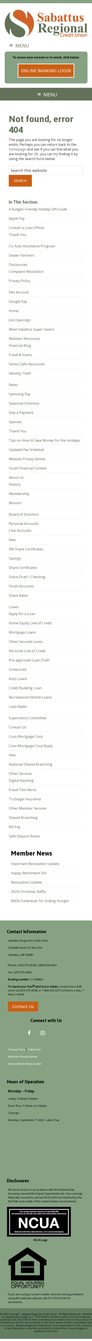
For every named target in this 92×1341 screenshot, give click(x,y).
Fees (12, 539)
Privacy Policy (19, 280)
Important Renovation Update (35, 863)
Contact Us (17, 727)
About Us (16, 477)
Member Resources (24, 338)
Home (13, 310)
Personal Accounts (24, 523)
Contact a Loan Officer (27, 227)
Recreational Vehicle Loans (30, 697)
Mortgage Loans (22, 632)
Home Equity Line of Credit (30, 623)
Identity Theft (20, 373)
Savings (15, 558)
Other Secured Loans (26, 641)
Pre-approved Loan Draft (29, 660)
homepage (17, 149)
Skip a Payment (21, 412)
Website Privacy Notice (27, 459)
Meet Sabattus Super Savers (31, 329)
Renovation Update (26, 882)
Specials (15, 421)
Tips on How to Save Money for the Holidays (44, 440)
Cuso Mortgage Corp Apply (31, 745)
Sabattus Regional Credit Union (46, 24)
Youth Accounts (21, 586)
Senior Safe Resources (27, 364)
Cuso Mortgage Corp (26, 736)
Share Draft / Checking (27, 577)
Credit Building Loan (25, 688)
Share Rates (18, 595)
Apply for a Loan (22, 613)
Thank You (17, 234)
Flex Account (19, 292)
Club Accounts (20, 530)
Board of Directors (24, 514)
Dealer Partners (21, 255)
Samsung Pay (19, 394)
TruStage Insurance (25, 799)
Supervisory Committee (27, 718)
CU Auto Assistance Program (32, 246)
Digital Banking (21, 780)
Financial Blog (20, 345)
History (15, 484)
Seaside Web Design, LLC (19, 1316)
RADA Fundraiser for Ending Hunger (40, 900)
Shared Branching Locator (25, 1064)
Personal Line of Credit (27, 651)
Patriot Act (35, 1049)
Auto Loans (18, 678)
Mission (15, 503)
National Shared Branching (30, 764)
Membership (19, 493)
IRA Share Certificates (26, 549)
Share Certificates (23, 567)
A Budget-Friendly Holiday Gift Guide (38, 209)
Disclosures (18, 264)
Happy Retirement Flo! (28, 873)
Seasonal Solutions (24, 403)
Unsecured (17, 669)
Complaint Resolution (26, 271)
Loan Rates (18, 706)
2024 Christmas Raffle (28, 891)
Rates (13, 384)
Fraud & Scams (20, 354)
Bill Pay (14, 826)
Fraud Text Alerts (22, 789)
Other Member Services (28, 808)
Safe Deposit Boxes (24, 836)
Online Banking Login (46, 71)
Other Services (20, 773)
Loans (14, 607)
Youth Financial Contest (28, 468)
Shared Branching (23, 817)
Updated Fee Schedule (26, 449)
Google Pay (18, 301)
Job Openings (20, 320)
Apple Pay (17, 218)
